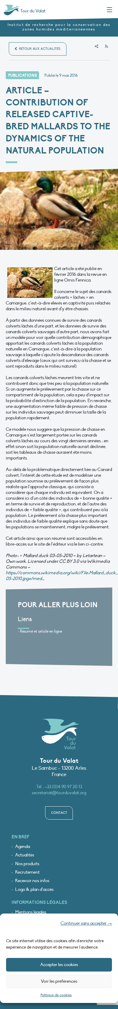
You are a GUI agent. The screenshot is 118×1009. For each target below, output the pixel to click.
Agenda (22, 846)
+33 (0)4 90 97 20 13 (63, 786)
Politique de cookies (56, 995)
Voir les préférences (59, 981)
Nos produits (27, 863)
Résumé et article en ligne (41, 631)
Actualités (24, 855)
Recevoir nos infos (32, 880)
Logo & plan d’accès (34, 889)
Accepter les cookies (59, 964)
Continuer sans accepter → (86, 923)
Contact (59, 813)
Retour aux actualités (39, 49)
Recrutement (27, 872)
